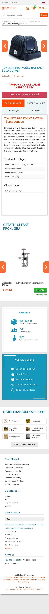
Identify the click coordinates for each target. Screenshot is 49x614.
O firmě (8, 496)
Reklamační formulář (13, 471)
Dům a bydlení (20, 21)
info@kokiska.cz (11, 563)
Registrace (14, 2)
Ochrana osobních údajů (14, 481)
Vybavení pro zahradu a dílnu (23, 580)
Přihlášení (5, 2)
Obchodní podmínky (13, 478)
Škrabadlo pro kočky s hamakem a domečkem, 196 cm (23, 284)
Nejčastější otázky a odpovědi (17, 464)
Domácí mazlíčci (35, 21)
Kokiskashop (7, 21)
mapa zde (8, 548)
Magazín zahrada (12, 503)
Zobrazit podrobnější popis (13, 76)
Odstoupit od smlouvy (14, 468)
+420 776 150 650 (12, 560)
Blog (7, 499)
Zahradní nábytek (25, 582)
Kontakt (8, 506)
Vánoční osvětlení (12, 577)
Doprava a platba (12, 474)
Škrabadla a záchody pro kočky (14, 24)
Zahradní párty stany (28, 577)
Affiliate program (12, 484)
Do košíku (40, 290)
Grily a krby (40, 580)
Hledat (44, 15)
